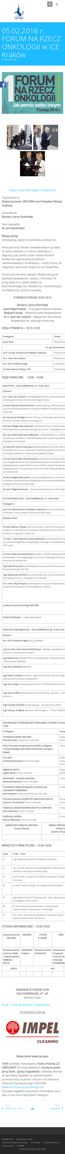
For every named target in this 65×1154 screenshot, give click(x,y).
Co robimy (35, 1142)
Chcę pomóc (8, 1145)
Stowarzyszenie (24, 1139)
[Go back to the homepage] (18, 11)
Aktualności (7, 1139)
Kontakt (20, 1145)
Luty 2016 (55, 1108)
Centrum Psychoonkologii (15, 1142)
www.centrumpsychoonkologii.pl (22, 1087)
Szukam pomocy (51, 1142)
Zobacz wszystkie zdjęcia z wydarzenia (32, 190)
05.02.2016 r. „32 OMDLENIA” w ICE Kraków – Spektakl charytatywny (18, 1108)
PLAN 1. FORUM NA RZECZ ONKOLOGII (26, 1005)
